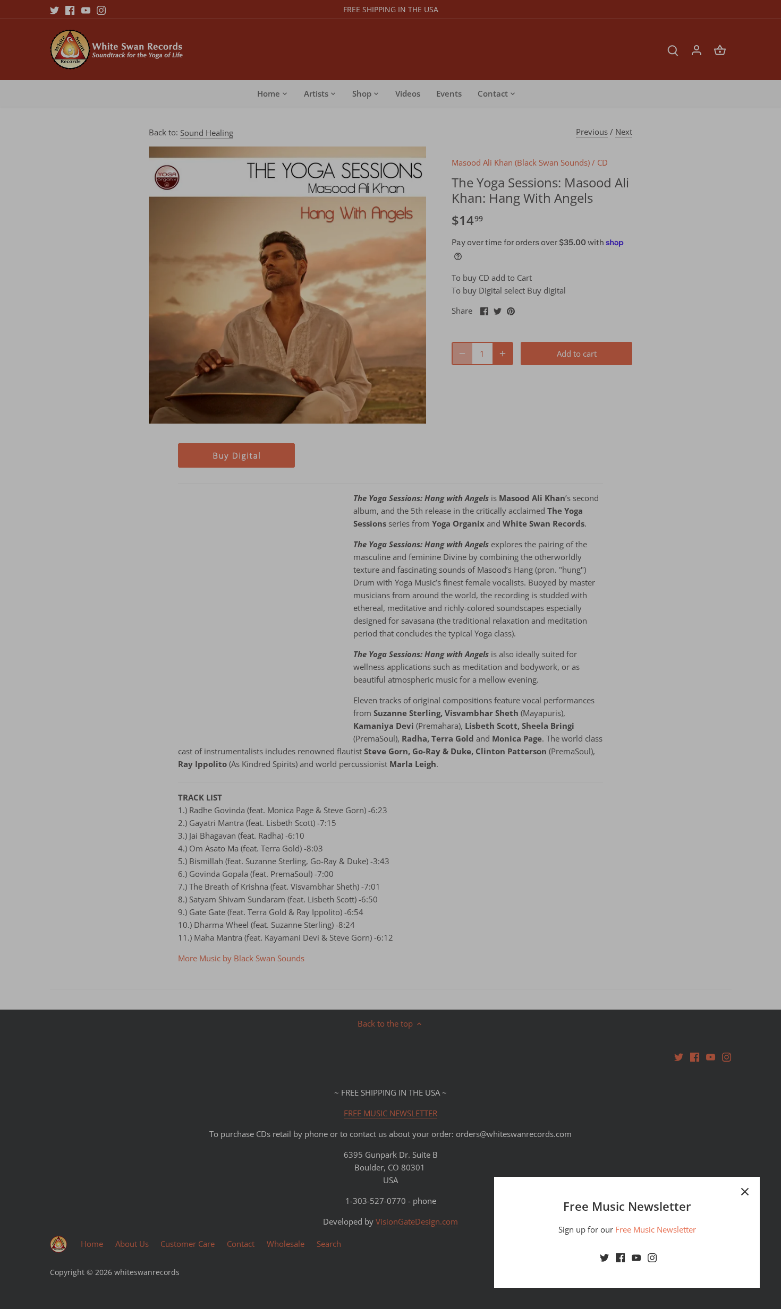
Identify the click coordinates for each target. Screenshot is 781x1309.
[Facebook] (620, 1257)
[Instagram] (652, 1257)
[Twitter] (604, 1257)
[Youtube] (636, 1257)
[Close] (745, 1191)
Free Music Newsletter (655, 1229)
